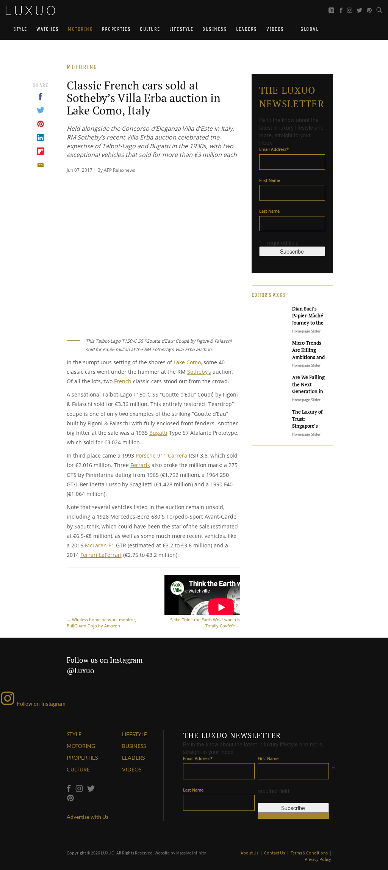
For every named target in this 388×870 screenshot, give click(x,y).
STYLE (74, 734)
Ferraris (140, 465)
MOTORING (81, 746)
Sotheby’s (199, 371)
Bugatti (158, 432)
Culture (150, 29)
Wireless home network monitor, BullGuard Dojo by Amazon (101, 623)
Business (214, 29)
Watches (47, 29)
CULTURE (78, 769)
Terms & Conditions (309, 853)
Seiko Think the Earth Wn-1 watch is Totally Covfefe (205, 623)
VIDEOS (131, 769)
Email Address (274, 149)
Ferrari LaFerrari (101, 554)
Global (309, 29)
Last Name (269, 211)
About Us (250, 853)
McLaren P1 (99, 545)
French (122, 381)
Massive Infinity (191, 853)
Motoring (80, 29)
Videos (275, 29)
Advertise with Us (87, 817)
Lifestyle (181, 29)
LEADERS (133, 757)
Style (20, 29)
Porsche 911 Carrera (161, 455)
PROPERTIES (82, 757)
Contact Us (275, 853)
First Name (269, 180)
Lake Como (187, 362)
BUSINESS (134, 746)
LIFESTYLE (134, 734)
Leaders (246, 29)
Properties (116, 29)
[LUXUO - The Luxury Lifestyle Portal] (30, 9)
